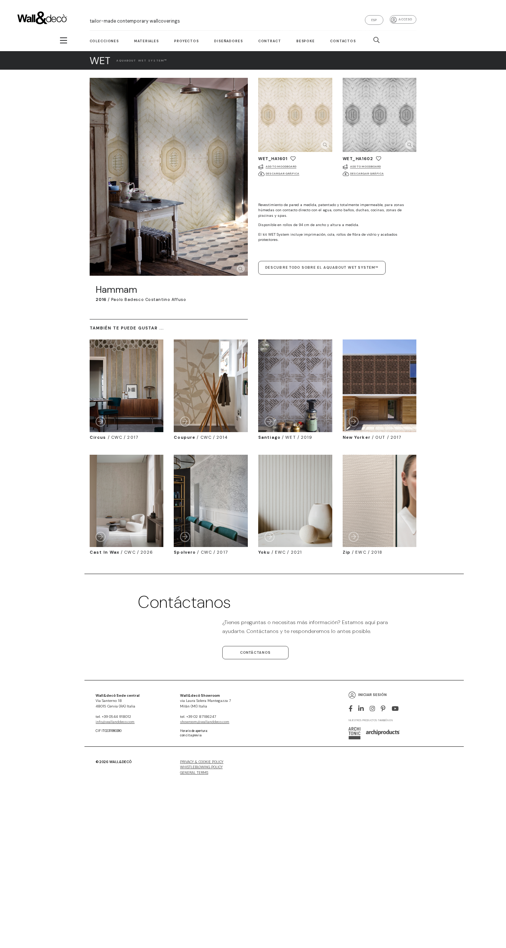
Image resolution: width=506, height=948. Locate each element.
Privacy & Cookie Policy (201, 762)
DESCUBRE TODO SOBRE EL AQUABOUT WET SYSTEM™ (322, 267)
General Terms (194, 772)
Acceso (405, 19)
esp (374, 20)
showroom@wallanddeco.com (204, 722)
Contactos (343, 41)
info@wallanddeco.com (115, 722)
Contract (269, 41)
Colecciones (104, 41)
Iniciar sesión (372, 694)
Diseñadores (228, 41)
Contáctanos (255, 652)
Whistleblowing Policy (201, 767)
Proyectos (186, 41)
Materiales (146, 41)
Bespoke (305, 41)
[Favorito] (293, 158)
